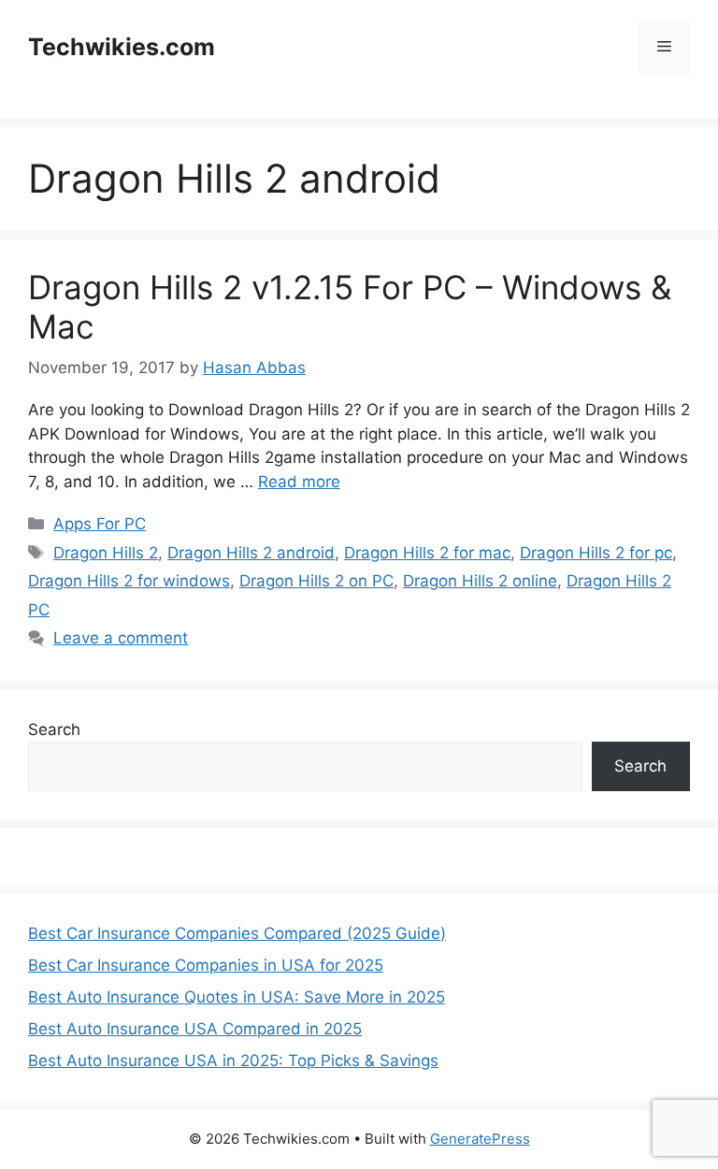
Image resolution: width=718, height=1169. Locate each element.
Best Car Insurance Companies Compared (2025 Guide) (237, 933)
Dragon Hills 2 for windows (129, 580)
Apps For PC (99, 523)
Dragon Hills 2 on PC (316, 580)
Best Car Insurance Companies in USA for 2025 (205, 965)
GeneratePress (480, 1138)
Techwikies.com (121, 47)
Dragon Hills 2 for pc (596, 552)
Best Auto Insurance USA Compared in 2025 (195, 1028)
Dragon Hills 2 (105, 552)
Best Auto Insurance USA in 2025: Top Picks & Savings (233, 1060)
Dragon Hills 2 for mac (427, 552)
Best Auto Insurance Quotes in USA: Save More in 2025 (236, 997)
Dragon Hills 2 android (251, 552)
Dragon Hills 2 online (480, 580)
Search (54, 729)
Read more (299, 481)
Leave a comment (120, 637)
